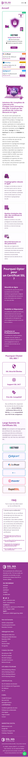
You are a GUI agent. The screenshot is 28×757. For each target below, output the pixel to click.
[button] (22, 2)
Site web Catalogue (6, 658)
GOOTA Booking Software (8, 676)
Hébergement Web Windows (9, 637)
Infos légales (5, 712)
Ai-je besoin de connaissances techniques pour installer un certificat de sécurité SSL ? (12, 545)
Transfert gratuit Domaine (8, 625)
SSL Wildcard (5, 688)
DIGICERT (5, 585)
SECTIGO (5, 588)
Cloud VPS (4, 641)
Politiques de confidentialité (9, 710)
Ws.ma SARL (12, 743)
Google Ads (5, 728)
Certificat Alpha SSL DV (9, 65)
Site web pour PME (6, 653)
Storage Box (5, 646)
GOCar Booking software (8, 672)
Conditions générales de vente (9, 708)
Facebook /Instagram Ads (8, 731)
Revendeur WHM (6, 639)
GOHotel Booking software (9, 669)
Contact (4, 717)
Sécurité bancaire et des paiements (12, 243)
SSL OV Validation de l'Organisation (11, 686)
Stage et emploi (6, 714)
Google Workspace (6, 698)
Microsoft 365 (5, 700)
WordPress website (7, 655)
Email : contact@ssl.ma (9, 602)
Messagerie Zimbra (7, 702)
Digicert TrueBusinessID (10, 74)
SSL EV (3, 690)
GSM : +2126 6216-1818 (9, 600)
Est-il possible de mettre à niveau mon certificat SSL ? (13, 549)
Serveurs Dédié (6, 643)
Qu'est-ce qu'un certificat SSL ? (13, 510)
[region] (14, 31)
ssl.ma (3, 743)
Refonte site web (6, 662)
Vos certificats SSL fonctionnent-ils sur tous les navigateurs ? (14, 541)
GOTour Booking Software (8, 674)
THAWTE (5, 592)
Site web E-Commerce (7, 660)
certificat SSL (6, 160)
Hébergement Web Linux (8, 634)
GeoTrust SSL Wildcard (9, 57)
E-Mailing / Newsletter (7, 733)
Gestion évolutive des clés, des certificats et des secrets (13, 215)
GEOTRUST (6, 590)
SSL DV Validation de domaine (9, 684)
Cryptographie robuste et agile (13, 183)
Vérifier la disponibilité (7, 622)
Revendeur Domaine (7, 627)
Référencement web (7, 726)
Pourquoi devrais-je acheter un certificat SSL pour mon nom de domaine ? (12, 536)
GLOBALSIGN (6, 594)
